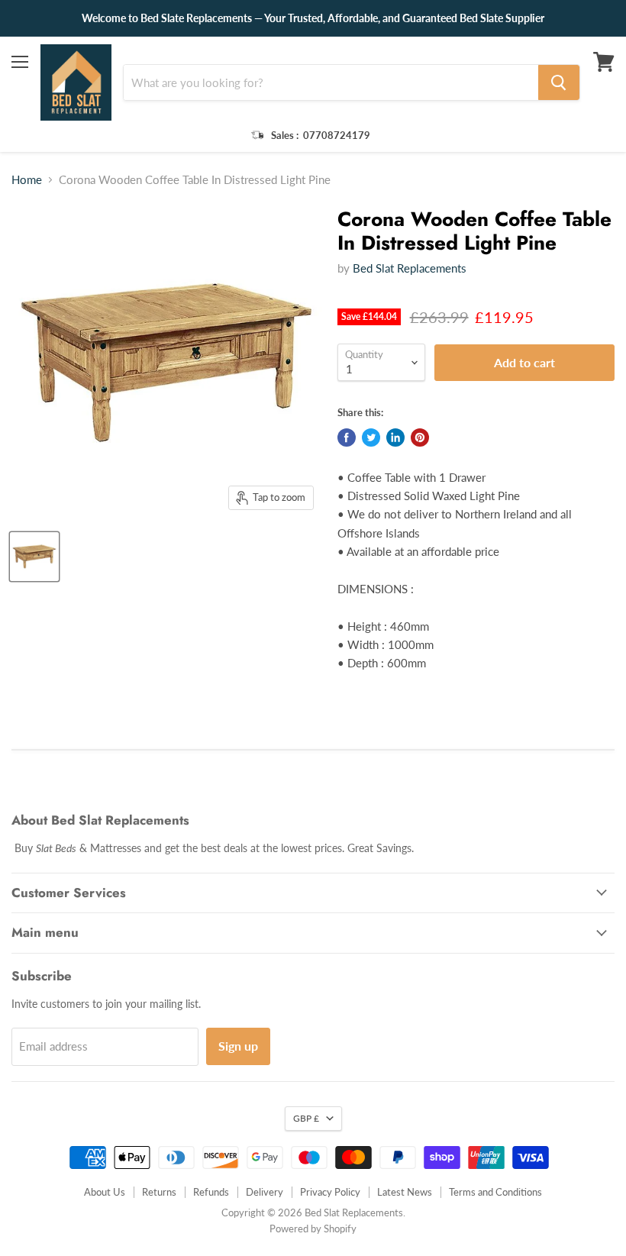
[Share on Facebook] (346, 437)
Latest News (404, 1192)
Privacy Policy (330, 1192)
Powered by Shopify (313, 1228)
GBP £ (306, 1118)
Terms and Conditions (495, 1192)
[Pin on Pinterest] (420, 437)
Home (26, 179)
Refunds (211, 1192)
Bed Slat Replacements (409, 268)
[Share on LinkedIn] (395, 437)
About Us (104, 1192)
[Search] (558, 82)
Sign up (238, 1045)
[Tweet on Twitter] (371, 437)
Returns (159, 1192)
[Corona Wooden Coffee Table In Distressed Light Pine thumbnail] (34, 556)
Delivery (264, 1192)
